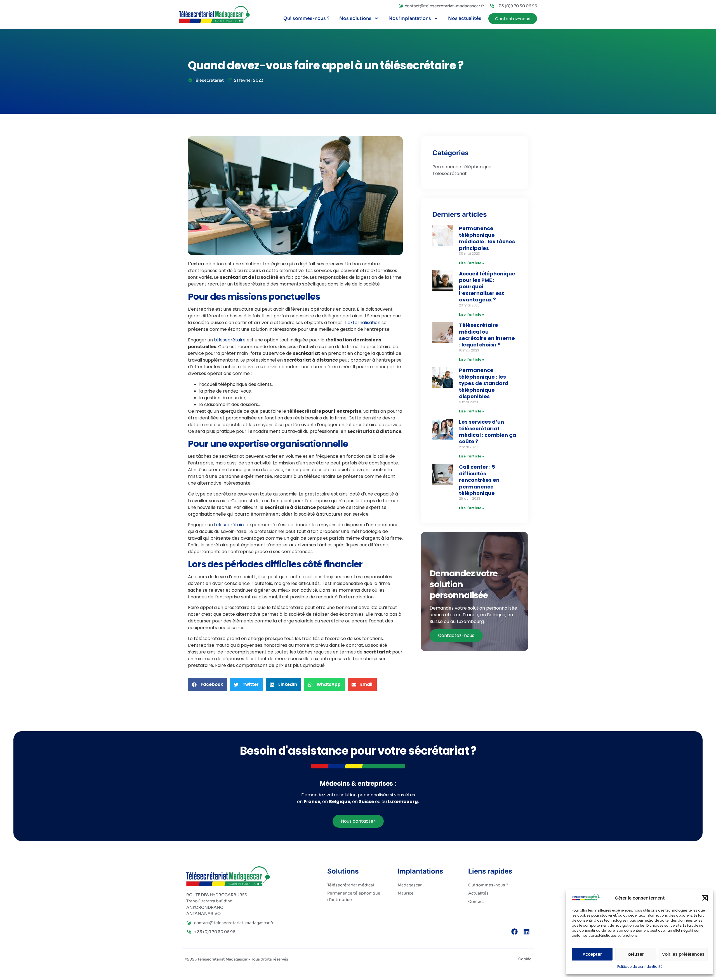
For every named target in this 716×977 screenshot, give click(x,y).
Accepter (592, 954)
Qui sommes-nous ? (306, 18)
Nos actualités (464, 18)
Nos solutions (355, 18)
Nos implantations (409, 18)
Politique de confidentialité (639, 966)
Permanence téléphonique (461, 167)
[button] (705, 898)
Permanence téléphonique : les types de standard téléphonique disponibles (483, 383)
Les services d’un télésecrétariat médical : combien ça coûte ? (487, 431)
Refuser (636, 954)
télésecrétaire (230, 340)
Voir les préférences (683, 954)
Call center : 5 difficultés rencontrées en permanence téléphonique (479, 480)
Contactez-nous (456, 635)
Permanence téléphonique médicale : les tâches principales (487, 238)
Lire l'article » (471, 263)
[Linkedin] (526, 931)
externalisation (364, 322)
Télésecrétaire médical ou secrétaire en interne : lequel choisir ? (487, 335)
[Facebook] (514, 931)
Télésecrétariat (209, 80)
